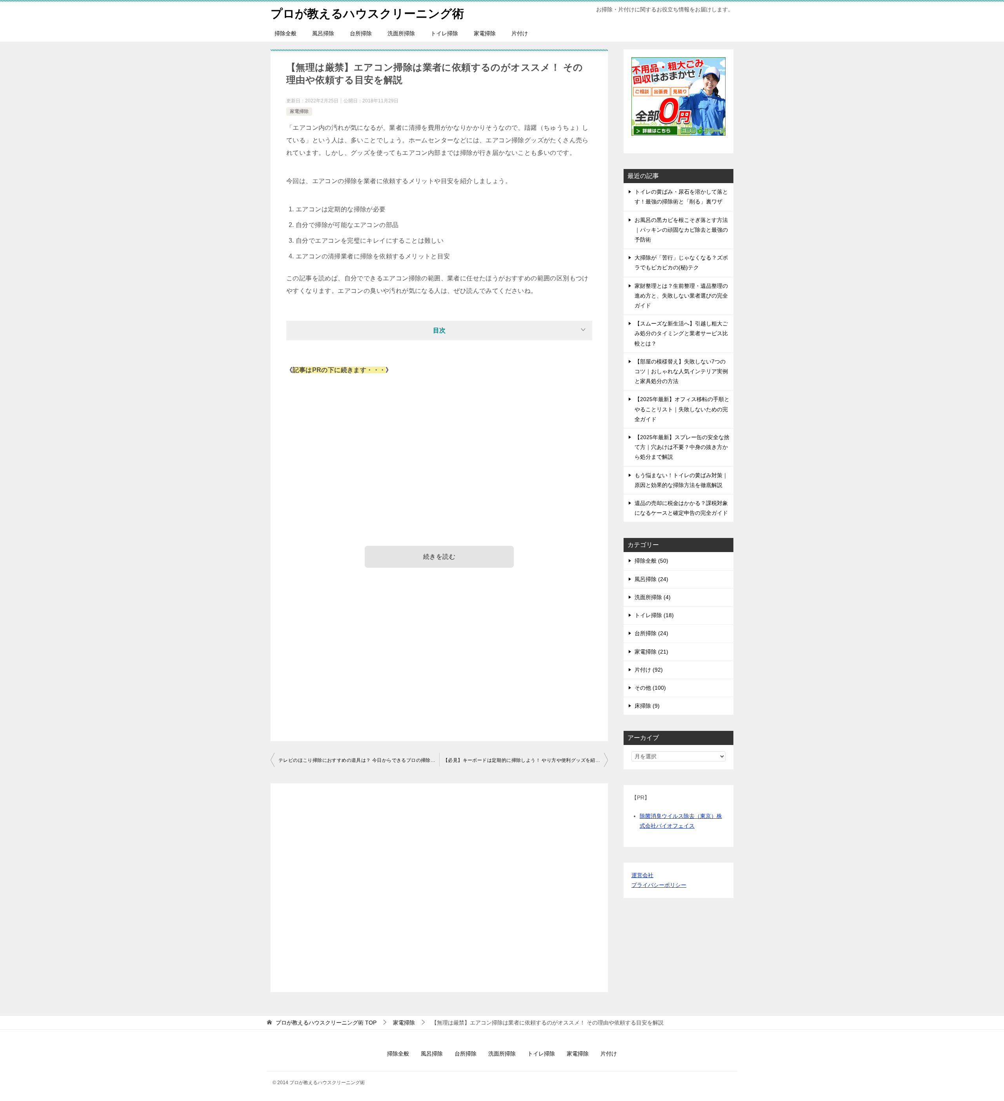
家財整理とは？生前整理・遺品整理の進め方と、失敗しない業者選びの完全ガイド (681, 296)
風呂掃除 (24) (651, 579)
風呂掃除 (323, 33)
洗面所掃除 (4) (653, 597)
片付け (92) (649, 670)
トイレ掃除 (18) (654, 615)
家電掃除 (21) (651, 652)
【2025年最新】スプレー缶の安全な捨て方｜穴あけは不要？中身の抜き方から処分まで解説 (682, 447)
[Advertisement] (439, 443)
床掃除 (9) (647, 706)
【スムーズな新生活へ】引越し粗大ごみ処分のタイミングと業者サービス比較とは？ (681, 333)
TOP (326, 1022)
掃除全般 (285, 33)
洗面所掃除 (401, 33)
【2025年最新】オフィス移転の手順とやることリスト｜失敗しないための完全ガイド (682, 409)
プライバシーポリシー (658, 885)
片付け (519, 33)
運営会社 (642, 875)
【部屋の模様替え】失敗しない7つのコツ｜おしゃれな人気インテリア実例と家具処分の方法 (681, 371)
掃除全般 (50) (651, 561)
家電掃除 (485, 33)
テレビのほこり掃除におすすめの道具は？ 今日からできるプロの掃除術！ (358, 760)
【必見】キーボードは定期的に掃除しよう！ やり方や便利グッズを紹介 (521, 760)
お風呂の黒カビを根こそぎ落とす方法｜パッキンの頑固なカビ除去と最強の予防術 (681, 230)
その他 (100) (650, 688)
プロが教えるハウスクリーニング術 (367, 13)
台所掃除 (361, 33)
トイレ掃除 (444, 33)
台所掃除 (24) (651, 633)
